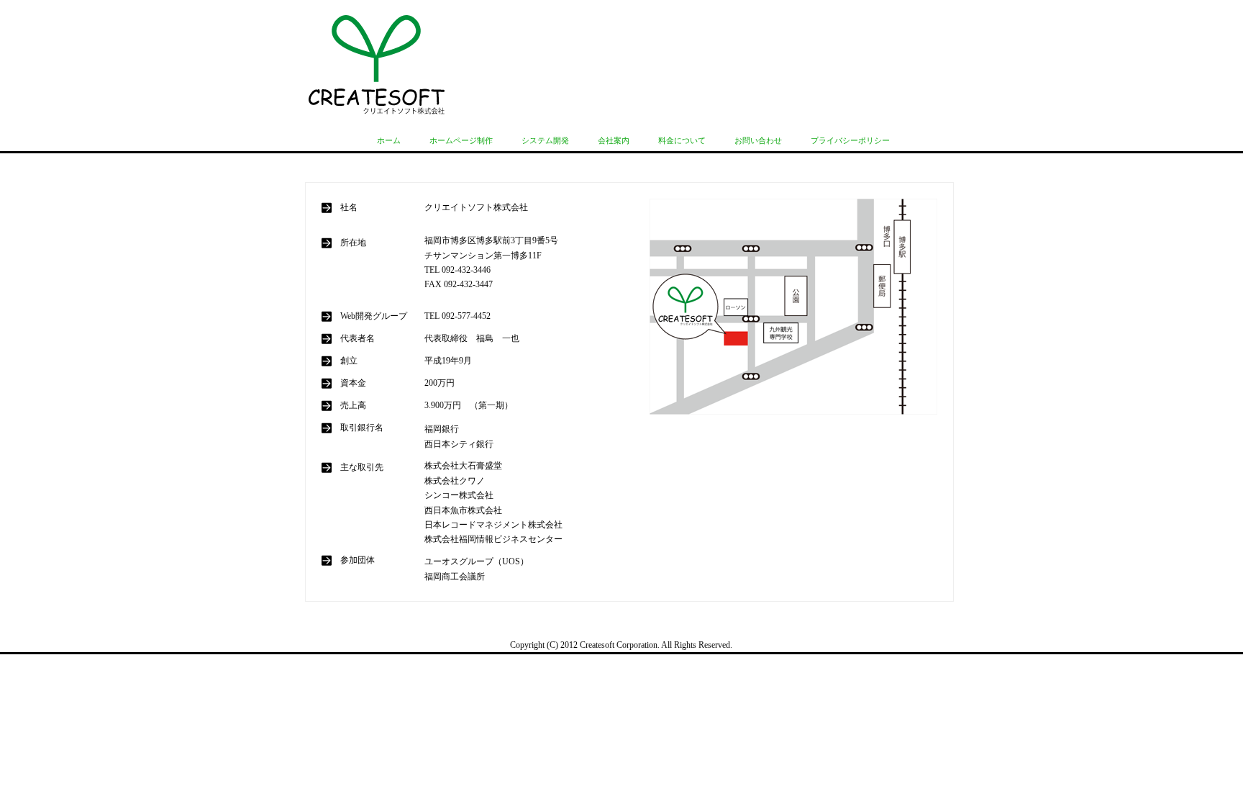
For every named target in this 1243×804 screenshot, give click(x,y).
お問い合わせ (758, 140)
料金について (682, 140)
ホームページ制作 (461, 140)
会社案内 (613, 140)
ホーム (389, 140)
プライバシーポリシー (850, 140)
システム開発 (545, 140)
